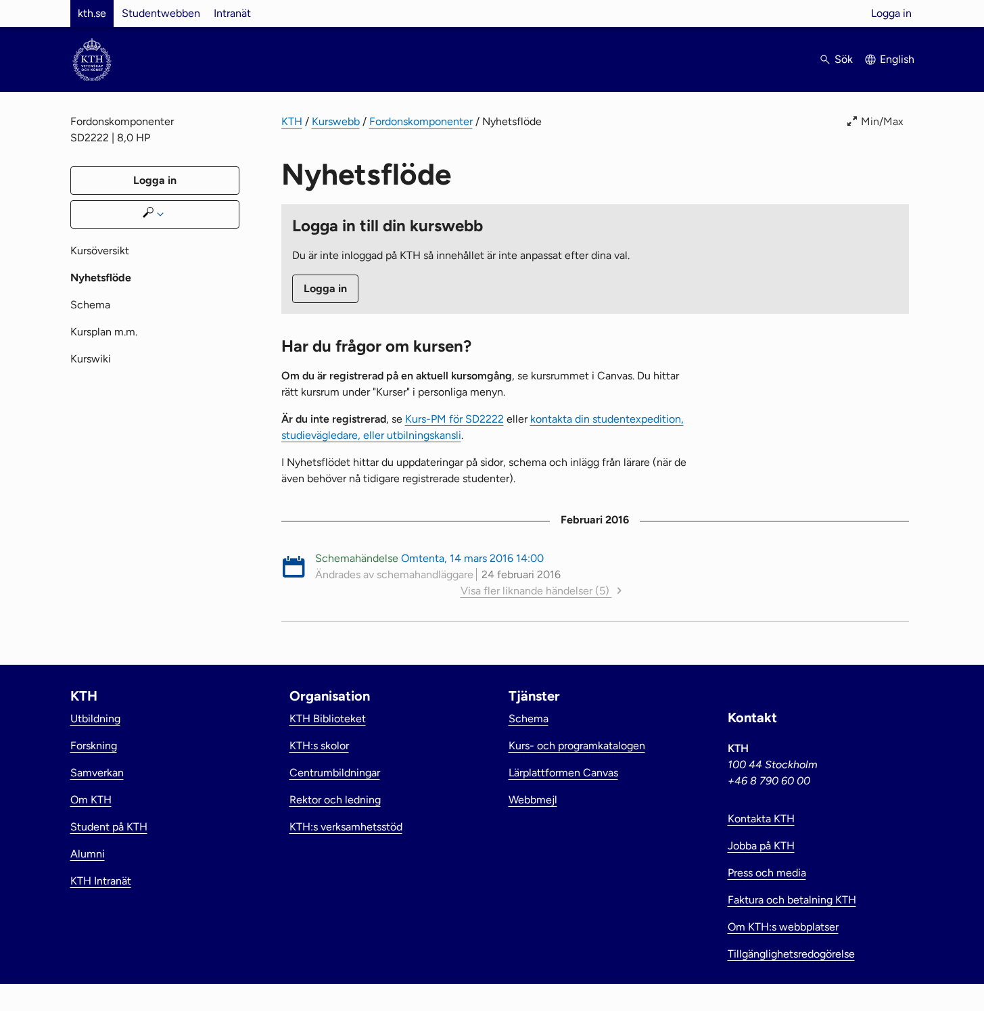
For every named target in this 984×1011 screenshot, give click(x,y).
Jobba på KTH (761, 845)
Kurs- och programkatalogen (577, 745)
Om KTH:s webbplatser (783, 926)
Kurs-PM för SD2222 (454, 419)
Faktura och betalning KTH (792, 899)
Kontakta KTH (761, 818)
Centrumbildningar (334, 772)
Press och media (767, 872)
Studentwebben (161, 13)
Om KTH (91, 799)
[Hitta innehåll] (154, 214)
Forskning (93, 745)
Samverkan (97, 772)
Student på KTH (108, 826)
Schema (90, 304)
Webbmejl (533, 799)
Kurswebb (336, 121)
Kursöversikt (99, 250)
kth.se (92, 13)
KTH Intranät (100, 880)
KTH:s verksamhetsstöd (345, 826)
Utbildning (95, 718)
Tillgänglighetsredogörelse (791, 953)
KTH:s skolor (319, 745)
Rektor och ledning (335, 799)
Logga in (891, 13)
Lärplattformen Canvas (563, 772)
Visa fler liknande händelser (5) (536, 590)
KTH (291, 121)
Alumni (87, 853)
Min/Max (882, 121)
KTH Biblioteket (327, 718)
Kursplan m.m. (103, 331)
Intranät (232, 13)
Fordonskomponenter (421, 121)
